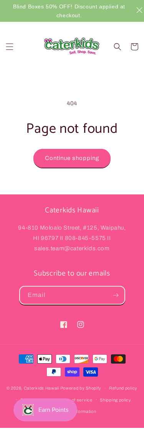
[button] (9, 46)
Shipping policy (115, 400)
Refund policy (123, 388)
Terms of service (74, 400)
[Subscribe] (116, 295)
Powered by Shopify (81, 388)
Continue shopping (72, 158)
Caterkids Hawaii (41, 388)
